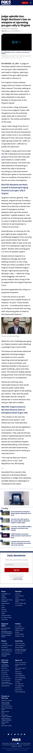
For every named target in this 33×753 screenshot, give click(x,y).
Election (17, 632)
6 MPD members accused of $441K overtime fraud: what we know (21, 535)
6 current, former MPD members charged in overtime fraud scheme (21, 528)
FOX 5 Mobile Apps (20, 677)
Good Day (19, 641)
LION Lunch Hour (20, 643)
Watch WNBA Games (5, 722)
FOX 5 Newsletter (20, 675)
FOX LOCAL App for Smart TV (20, 668)
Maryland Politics (19, 628)
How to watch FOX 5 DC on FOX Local (6, 650)
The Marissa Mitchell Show (5, 665)
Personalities (18, 673)
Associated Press (5, 28)
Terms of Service (18, 579)
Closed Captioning (20, 692)
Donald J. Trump (19, 636)
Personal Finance (6, 615)
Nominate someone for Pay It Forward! (20, 650)
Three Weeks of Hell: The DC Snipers (6, 683)
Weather (18, 591)
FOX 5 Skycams (19, 596)
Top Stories (4, 619)
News (3, 591)
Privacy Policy (18, 578)
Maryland (3, 598)
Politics (18, 624)
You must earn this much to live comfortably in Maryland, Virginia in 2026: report (20, 520)
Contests (17, 681)
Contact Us (18, 671)
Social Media (18, 679)
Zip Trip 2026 (18, 653)
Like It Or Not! (5, 670)
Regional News (4, 625)
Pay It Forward (19, 647)
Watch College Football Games (5, 703)
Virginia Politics (14, 28)
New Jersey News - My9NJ (6, 635)
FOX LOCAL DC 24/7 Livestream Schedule (5, 654)
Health (3, 613)
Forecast (17, 594)
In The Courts (5, 676)
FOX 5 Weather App (20, 603)
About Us (18, 660)
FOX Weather (18, 605)
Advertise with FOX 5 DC (20, 665)
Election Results (19, 634)
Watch (3, 641)
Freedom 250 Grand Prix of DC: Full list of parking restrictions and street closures (21, 543)
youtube (8, 734)
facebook (11, 734)
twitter (15, 734)
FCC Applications (19, 686)
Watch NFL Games (6, 700)
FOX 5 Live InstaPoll (20, 662)
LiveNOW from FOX (6, 645)
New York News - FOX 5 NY (6, 628)
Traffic (17, 598)
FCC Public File (19, 684)
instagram (18, 734)
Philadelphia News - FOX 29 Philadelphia (6, 632)
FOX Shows (4, 647)
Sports (3, 607)
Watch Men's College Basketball (6, 715)
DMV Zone (4, 668)
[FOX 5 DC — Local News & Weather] (6, 3)
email (24, 734)
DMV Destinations (20, 645)
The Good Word (5, 680)
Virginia (3, 596)
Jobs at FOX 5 (19, 690)
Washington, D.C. (6, 594)
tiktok (21, 734)
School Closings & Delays (20, 600)
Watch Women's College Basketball (6, 719)
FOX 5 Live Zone (5, 678)
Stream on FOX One (5, 697)
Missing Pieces (5, 686)
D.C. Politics (18, 626)
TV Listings (4, 643)
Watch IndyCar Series (5, 712)
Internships (18, 688)
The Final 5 (4, 672)
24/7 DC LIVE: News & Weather (6, 600)
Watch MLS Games (6, 725)
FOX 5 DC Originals (4, 661)
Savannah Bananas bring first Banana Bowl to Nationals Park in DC (21, 513)
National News (5, 603)
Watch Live (25, 2)
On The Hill (4, 674)
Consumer (4, 611)
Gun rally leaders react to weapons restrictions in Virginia (15, 52)
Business (3, 609)
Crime (3, 605)
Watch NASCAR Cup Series (6, 708)
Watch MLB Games (6, 706)
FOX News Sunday (6, 617)
